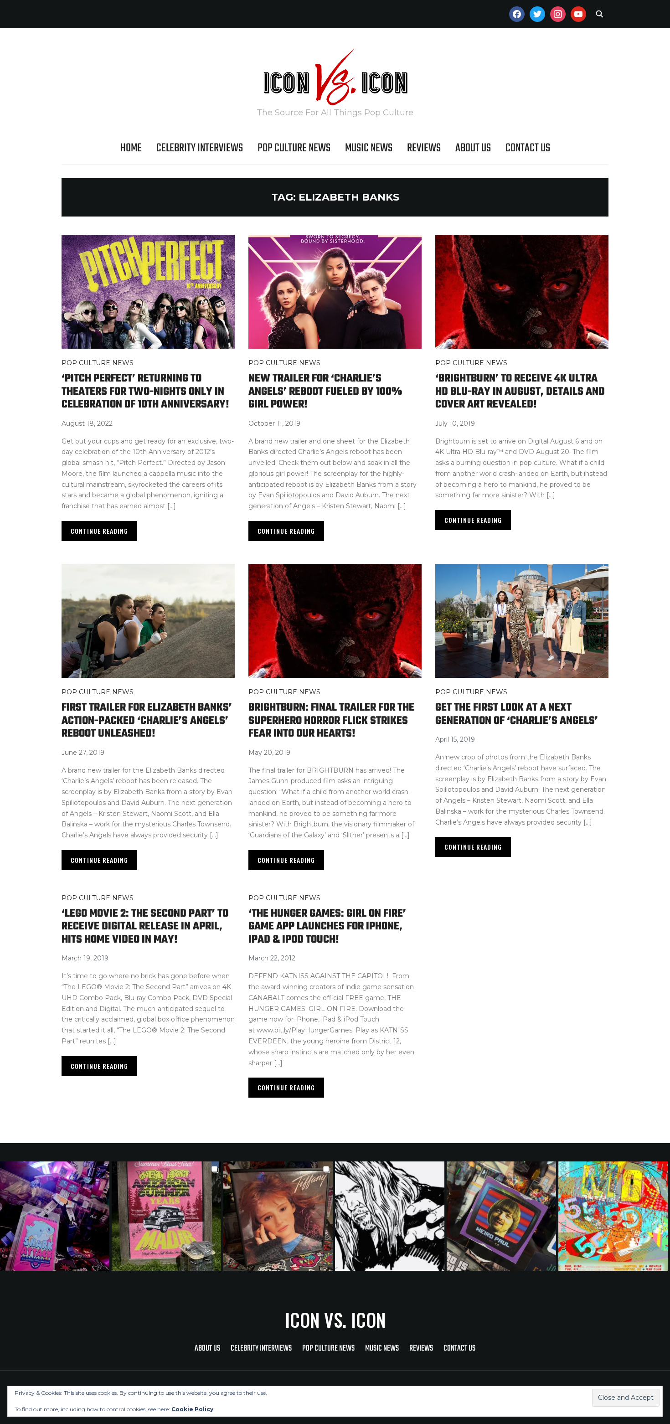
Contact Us (527, 148)
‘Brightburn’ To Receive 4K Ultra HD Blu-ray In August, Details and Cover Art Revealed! (520, 391)
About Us (473, 148)
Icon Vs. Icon (335, 1319)
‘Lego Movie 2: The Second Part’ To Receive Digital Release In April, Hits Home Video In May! (145, 926)
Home (131, 148)
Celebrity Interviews (199, 148)
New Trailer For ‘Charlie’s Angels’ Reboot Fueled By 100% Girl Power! (325, 391)
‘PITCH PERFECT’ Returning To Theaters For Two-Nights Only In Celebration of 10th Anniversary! (145, 391)
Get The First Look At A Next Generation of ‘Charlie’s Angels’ (516, 714)
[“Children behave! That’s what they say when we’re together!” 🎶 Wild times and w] (279, 1216)
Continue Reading (99, 531)
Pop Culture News (294, 148)
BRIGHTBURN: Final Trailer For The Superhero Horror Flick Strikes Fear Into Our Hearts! (331, 720)
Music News (368, 148)
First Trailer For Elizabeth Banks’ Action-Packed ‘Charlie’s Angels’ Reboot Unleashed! (147, 720)
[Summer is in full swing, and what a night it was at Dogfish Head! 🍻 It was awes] (167, 1216)
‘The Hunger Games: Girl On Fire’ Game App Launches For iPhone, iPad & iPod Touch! (327, 926)
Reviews (424, 148)
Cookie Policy (192, 1409)
